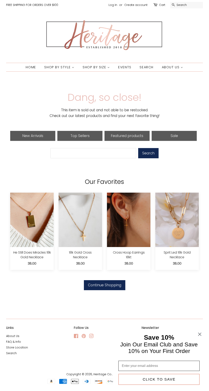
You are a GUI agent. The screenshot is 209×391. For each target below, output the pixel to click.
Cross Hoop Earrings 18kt (129, 254)
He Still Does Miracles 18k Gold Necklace (32, 254)
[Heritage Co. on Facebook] (76, 337)
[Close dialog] (199, 334)
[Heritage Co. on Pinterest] (83, 337)
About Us (171, 67)
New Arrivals (32, 135)
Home (31, 67)
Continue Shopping (104, 285)
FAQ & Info (13, 342)
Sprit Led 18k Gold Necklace (177, 254)
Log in (113, 5)
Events (124, 67)
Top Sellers (80, 135)
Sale (174, 135)
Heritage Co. (102, 374)
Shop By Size (95, 67)
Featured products (127, 135)
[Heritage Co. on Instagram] (91, 337)
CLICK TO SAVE (159, 379)
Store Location (17, 347)
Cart (162, 5)
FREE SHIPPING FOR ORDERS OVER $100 (32, 5)
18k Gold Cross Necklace (80, 254)
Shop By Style (58, 67)
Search (146, 67)
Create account (136, 5)
